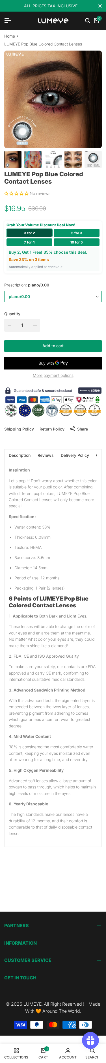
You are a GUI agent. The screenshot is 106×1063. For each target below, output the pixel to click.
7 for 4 (29, 242)
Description (20, 455)
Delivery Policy (75, 455)
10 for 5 (76, 242)
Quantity (12, 313)
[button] (17, 193)
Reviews (46, 455)
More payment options (53, 375)
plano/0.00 (19, 296)
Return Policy (52, 429)
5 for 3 (76, 233)
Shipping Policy (19, 429)
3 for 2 (29, 233)
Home (9, 36)
